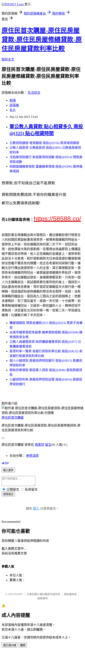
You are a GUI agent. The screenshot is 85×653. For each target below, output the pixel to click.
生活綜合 (34, 92)
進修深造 (32, 455)
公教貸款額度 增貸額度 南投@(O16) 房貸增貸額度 (44, 143)
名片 (12, 110)
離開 (22, 645)
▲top (5, 462)
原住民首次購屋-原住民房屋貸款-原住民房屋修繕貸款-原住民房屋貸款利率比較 (42, 39)
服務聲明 (42, 598)
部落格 (14, 105)
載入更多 (8, 470)
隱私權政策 (70, 594)
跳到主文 (8, 59)
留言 (48, 444)
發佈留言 (8, 494)
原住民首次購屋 (13, 417)
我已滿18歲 (9, 645)
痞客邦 (39, 444)
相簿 (12, 100)
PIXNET (18, 594)
